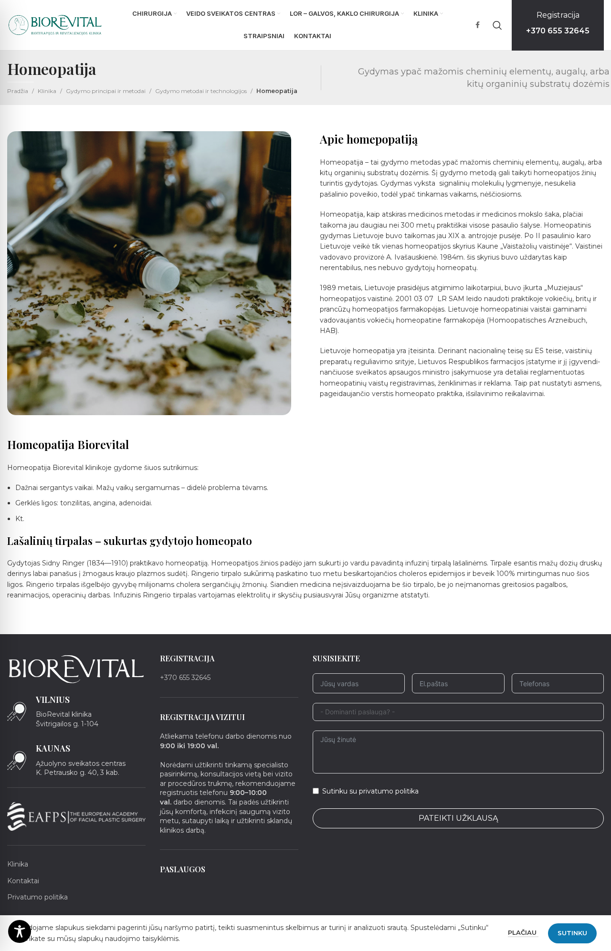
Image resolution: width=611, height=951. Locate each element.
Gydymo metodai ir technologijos (201, 90)
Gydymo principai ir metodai (106, 90)
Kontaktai (23, 880)
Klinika (47, 90)
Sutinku (572, 933)
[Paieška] (497, 25)
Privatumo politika (37, 896)
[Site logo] (55, 24)
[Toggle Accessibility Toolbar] (19, 931)
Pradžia (17, 90)
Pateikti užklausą (458, 817)
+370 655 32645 (185, 677)
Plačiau (523, 932)
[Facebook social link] (477, 25)
